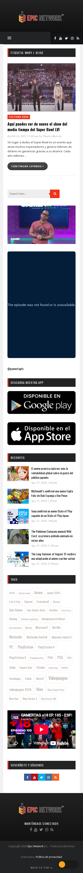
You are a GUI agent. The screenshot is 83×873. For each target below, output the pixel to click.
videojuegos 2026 (20, 689)
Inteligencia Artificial (53, 618)
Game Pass (66, 610)
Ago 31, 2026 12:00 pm (44, 564)
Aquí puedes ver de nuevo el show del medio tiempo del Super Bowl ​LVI (37, 126)
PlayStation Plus (37, 658)
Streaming (53, 667)
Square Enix (26, 667)
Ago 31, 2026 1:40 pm (44, 482)
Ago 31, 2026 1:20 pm (44, 501)
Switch (64, 667)
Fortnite (53, 610)
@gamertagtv (15, 368)
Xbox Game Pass (55, 690)
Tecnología (15, 678)
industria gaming (29, 619)
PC (11, 647)
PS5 (60, 657)
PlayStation (25, 647)
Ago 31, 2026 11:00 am (44, 545)
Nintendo (15, 637)
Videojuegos (58, 678)
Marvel (28, 627)
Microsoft (42, 627)
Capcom (28, 601)
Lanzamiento (15, 627)
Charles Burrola (52, 136)
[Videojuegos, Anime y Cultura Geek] (41, 23)
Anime (38, 592)
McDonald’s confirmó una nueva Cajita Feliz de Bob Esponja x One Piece (52, 493)
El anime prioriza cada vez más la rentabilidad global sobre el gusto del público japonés (52, 473)
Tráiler (28, 678)
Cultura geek (19, 116)
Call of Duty (14, 601)
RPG (69, 658)
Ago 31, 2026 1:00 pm (44, 521)
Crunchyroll (43, 601)
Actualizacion (24, 593)
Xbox (39, 689)
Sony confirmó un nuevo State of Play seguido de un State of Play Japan (51, 513)
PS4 (50, 657)
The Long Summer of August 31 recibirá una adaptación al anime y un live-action (53, 556)
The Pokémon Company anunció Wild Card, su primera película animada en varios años (52, 535)
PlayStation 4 (46, 647)
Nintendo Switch (37, 637)
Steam (40, 667)
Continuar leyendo (26, 166)
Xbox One (14, 699)
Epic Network (35, 846)
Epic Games (16, 610)
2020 (12, 593)
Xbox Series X (30, 698)
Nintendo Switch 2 (62, 637)
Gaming (13, 619)
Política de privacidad (49, 857)
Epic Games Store (36, 610)
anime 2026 (53, 593)
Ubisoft (40, 679)
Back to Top (40, 867)
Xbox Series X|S (48, 698)
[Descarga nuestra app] (41, 412)
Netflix (56, 627)
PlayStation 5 (17, 657)
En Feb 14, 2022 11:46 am (22, 136)
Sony (12, 667)
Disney (56, 602)
